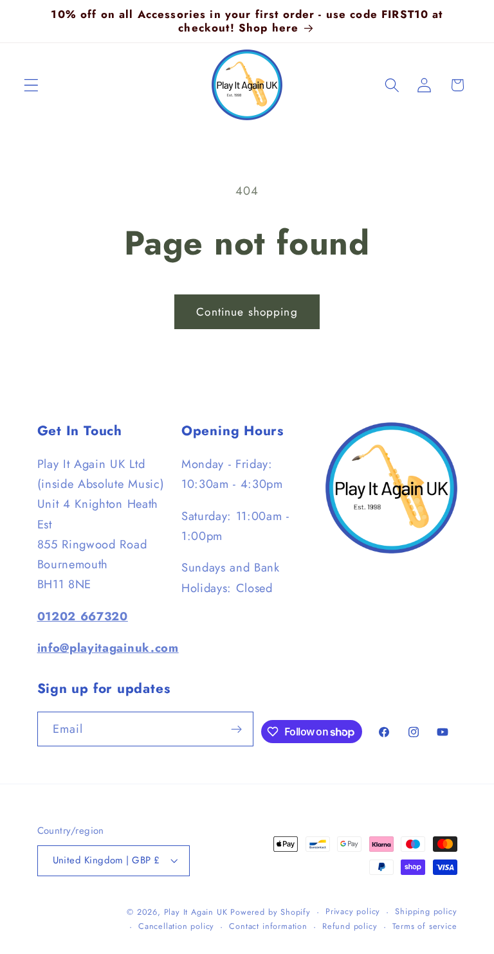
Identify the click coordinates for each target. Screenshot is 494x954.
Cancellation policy (176, 926)
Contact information (268, 926)
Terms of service (424, 926)
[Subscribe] (237, 729)
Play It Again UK (196, 912)
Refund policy (349, 926)
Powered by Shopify (270, 912)
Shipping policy (426, 911)
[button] (31, 85)
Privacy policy (352, 911)
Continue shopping (247, 312)
